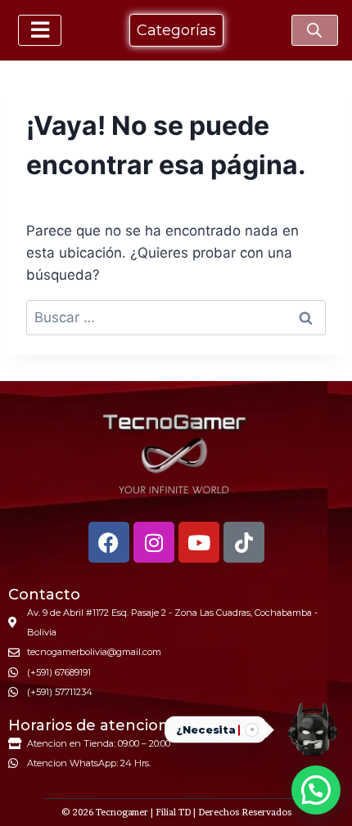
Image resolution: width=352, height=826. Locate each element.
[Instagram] (153, 542)
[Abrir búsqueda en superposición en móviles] (314, 30)
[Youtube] (198, 542)
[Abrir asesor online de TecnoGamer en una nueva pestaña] (312, 729)
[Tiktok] (243, 542)
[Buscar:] (176, 317)
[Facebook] (108, 542)
